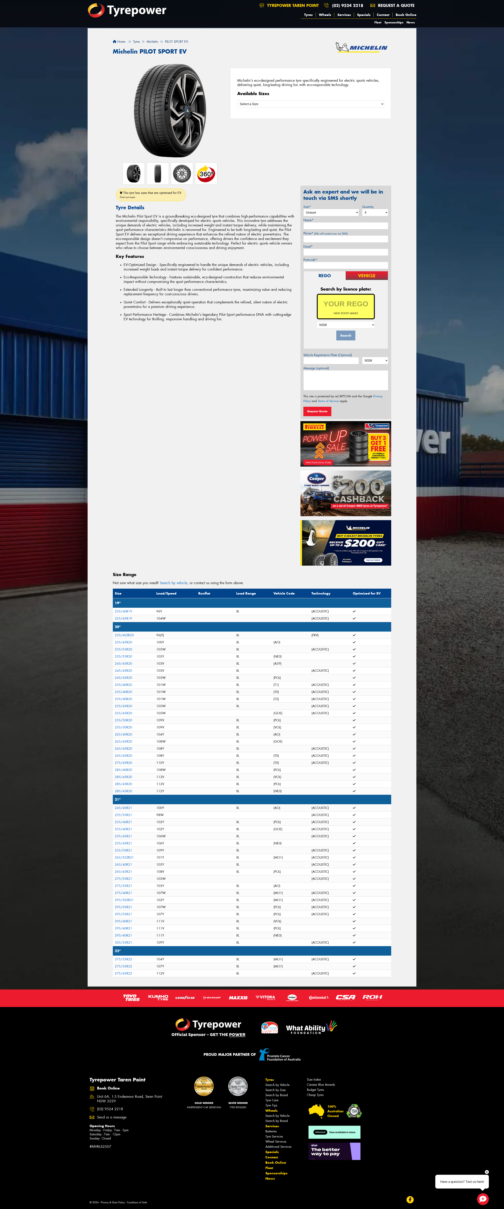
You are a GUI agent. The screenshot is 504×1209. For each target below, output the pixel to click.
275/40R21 (123, 893)
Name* (308, 220)
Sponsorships (393, 22)
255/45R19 (123, 618)
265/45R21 (123, 872)
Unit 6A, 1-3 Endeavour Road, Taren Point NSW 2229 (129, 1098)
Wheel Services (275, 1142)
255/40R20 (123, 685)
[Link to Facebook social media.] (410, 1199)
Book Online (406, 15)
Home (120, 42)
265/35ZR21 (124, 857)
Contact (383, 15)
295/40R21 (123, 921)
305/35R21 (123, 942)
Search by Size (275, 1090)
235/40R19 (123, 611)
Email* (308, 247)
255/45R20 (123, 706)
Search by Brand (276, 1095)
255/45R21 (123, 836)
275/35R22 (123, 959)
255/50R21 (123, 850)
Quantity (368, 207)
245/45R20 (123, 663)
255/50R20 (123, 720)
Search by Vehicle (277, 1085)
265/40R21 (123, 865)
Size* (307, 207)
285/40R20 (123, 770)
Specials (364, 15)
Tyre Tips (271, 1105)
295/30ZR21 (124, 900)
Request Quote (317, 411)
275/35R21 (123, 879)
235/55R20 (123, 649)
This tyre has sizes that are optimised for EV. (151, 195)
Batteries (271, 1131)
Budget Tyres (315, 1090)
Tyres (308, 15)
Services (344, 15)
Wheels (325, 15)
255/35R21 (123, 815)
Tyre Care (271, 1100)
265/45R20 (123, 741)
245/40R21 (123, 808)
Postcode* (310, 260)
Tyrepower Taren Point (292, 5)
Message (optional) (316, 368)
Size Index (314, 1079)
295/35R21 (123, 907)
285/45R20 (123, 777)
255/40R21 (123, 822)
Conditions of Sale (137, 1202)
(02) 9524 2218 (347, 5)
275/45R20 (123, 763)
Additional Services (278, 1147)
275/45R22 (123, 973)
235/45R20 (123, 642)
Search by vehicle (173, 583)
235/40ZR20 (124, 635)
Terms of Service (328, 401)
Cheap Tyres (315, 1095)
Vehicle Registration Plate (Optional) (327, 355)
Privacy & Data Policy (113, 1202)
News (411, 22)
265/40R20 (123, 734)
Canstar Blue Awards (321, 1085)
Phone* (325, 233)
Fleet (377, 22)
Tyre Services (274, 1136)
